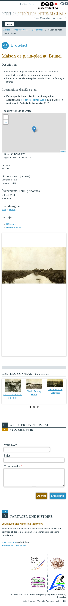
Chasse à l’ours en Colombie (12, 396)
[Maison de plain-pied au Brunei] (34, 265)
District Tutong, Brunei (34, 393)
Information (7, 545)
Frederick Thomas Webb (33, 99)
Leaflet (63, 151)
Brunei (12, 209)
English (23, 4)
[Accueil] (34, 13)
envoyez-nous (9, 542)
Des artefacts (37, 30)
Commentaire (13, 466)
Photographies (13, 227)
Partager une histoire (31, 516)
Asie (4, 209)
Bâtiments (11, 224)
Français (32, 4)
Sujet (7, 455)
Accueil (6, 30)
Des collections (21, 30)
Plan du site (21, 545)
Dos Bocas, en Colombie (55, 391)
